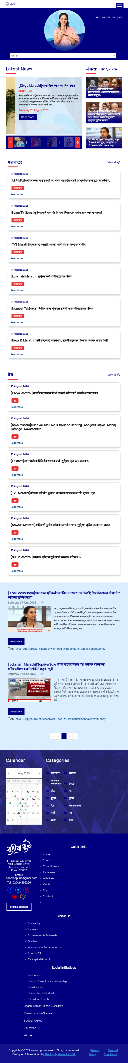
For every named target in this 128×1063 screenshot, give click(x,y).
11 (18, 799)
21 (33, 806)
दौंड (53, 791)
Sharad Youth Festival (41, 993)
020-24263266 (22, 882)
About (46, 860)
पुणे (70, 813)
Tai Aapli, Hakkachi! (39, 959)
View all (112, 162)
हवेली (53, 820)
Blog (45, 890)
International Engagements (44, 947)
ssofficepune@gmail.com (21, 878)
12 (23, 799)
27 (28, 813)
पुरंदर (53, 798)
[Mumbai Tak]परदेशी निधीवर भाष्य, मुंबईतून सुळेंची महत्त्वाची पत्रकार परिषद (52, 308)
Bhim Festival (36, 987)
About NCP (34, 953)
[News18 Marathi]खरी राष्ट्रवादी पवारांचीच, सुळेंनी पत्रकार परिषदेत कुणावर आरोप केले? (59, 340)
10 (13, 799)
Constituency (51, 866)
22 (38, 806)
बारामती (72, 773)
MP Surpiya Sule (28, 719)
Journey (33, 929)
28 (33, 813)
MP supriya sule (28, 649)
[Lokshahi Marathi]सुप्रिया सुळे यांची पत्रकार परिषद (41, 276)
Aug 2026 (24, 773)
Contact (48, 896)
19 (23, 806)
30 (8, 819)
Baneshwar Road (51, 649)
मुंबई (53, 813)
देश (30, 91)
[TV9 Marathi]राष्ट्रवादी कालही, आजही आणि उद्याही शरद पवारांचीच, (48, 244)
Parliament (49, 872)
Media (46, 884)
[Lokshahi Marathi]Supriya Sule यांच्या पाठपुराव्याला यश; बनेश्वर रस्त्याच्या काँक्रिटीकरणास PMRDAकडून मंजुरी (56, 666)
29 (38, 813)
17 (13, 806)
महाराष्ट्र (18, 188)
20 (28, 806)
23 (8, 813)
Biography (34, 923)
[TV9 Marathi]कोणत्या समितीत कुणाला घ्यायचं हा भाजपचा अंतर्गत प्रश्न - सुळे (53, 493)
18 (18, 806)
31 (13, 819)
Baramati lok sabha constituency (85, 649)
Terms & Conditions (111, 1052)
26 (23, 813)
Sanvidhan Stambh (39, 999)
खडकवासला (75, 805)
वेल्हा (53, 805)
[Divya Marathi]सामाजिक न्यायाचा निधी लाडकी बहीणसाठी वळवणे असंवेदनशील (66, 85)
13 (28, 799)
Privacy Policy (94, 1052)
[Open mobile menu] (120, 7)
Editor (22, 91)
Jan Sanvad (35, 975)
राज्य (71, 820)
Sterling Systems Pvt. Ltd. (60, 1054)
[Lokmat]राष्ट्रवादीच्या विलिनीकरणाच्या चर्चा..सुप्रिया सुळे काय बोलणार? (50, 461)
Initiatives (48, 878)
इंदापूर (71, 783)
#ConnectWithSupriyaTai (109, 17)
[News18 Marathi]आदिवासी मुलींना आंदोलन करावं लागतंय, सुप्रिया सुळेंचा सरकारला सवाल (60, 525)
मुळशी (71, 798)
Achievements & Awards (42, 935)
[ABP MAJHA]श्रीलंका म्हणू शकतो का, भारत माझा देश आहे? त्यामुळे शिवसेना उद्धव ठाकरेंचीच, (60, 180)
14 (33, 799)
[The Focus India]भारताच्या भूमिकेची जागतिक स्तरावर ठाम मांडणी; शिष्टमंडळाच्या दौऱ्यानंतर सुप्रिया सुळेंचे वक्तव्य (64, 595)
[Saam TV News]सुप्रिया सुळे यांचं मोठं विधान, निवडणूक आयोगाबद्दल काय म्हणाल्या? (56, 212)
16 (7, 806)
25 (18, 813)
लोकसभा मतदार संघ (56, 782)
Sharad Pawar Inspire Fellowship (47, 981)
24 (13, 813)
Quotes (32, 941)
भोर (42, 602)
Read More (27, 117)
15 (38, 799)
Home (46, 854)
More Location (19, 907)
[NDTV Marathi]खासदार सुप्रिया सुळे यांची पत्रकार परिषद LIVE (47, 557)
